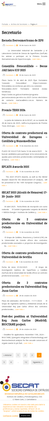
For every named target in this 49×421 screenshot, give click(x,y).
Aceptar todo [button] (25, 415)
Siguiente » (37, 362)
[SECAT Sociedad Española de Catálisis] (9, 4)
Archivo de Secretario (19, 24)
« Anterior (8, 355)
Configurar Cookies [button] (10, 416)
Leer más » (36, 59)
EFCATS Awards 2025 (15, 167)
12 (26, 362)
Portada (5, 24)
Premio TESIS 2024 (13, 110)
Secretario (10, 45)
